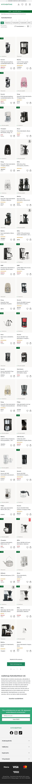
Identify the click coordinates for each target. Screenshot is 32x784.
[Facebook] (11, 733)
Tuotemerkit (23, 22)
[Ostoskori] (26, 4)
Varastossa (8, 22)
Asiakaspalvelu (7, 741)
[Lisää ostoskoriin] (14, 68)
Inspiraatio (5, 753)
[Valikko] (30, 4)
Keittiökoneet (5, 14)
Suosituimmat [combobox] (20, 26)
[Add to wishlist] (11, 68)
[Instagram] (16, 733)
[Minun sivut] (19, 4)
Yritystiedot (6, 759)
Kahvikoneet (13, 14)
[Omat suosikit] (22, 4)
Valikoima (5, 747)
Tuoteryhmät (15, 22)
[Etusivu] (6, 4)
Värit (29, 22)
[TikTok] (20, 733)
